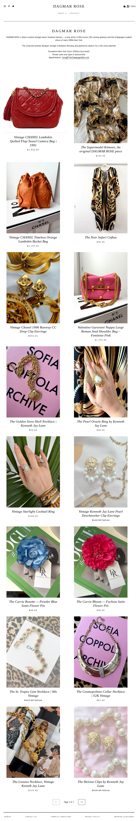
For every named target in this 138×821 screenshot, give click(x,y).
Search (7, 817)
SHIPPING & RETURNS (124, 817)
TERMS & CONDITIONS (61, 817)
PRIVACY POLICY (92, 817)
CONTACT (75, 13)
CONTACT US (31, 817)
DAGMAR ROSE (69, 6)
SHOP (63, 13)
